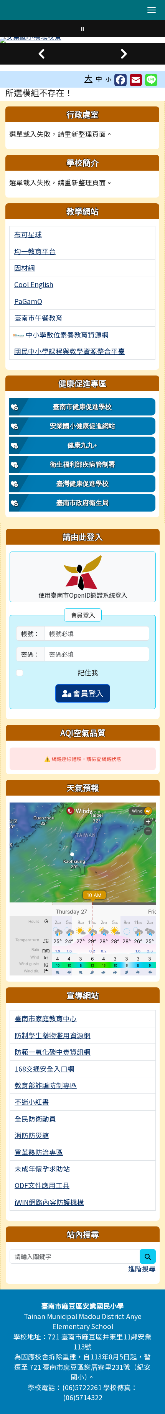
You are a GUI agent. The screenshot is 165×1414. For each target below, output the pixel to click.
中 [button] (99, 78)
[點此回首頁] (82, 40)
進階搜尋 (142, 1268)
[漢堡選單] (151, 10)
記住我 (88, 672)
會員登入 (87, 693)
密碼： (30, 654)
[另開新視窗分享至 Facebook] (120, 80)
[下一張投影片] (123, 54)
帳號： (30, 633)
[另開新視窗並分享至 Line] (151, 80)
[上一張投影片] (41, 54)
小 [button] (108, 79)
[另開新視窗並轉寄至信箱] (136, 80)
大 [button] (88, 78)
